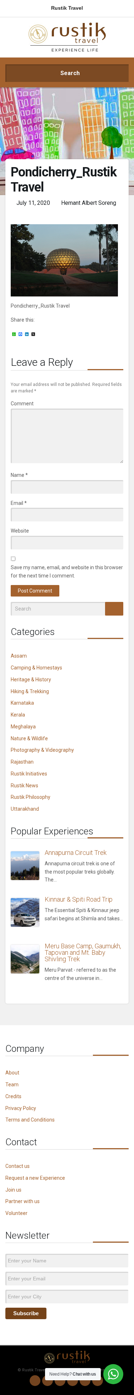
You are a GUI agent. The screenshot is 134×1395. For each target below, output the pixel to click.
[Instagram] (47, 1380)
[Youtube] (85, 1380)
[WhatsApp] (35, 1380)
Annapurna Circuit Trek (75, 852)
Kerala (18, 715)
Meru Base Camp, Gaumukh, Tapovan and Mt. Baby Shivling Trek (83, 952)
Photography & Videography (42, 750)
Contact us (17, 1166)
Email (19, 503)
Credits (13, 1096)
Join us (13, 1190)
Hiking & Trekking (30, 691)
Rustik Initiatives (29, 774)
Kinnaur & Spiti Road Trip (79, 899)
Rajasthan (22, 762)
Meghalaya (23, 726)
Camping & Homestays (36, 668)
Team (12, 1084)
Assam (19, 656)
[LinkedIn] (72, 1380)
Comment (22, 403)
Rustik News (24, 785)
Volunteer (16, 1213)
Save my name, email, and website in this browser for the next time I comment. (67, 572)
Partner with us (22, 1201)
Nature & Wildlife (29, 738)
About (12, 1073)
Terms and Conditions (30, 1120)
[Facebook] (60, 1380)
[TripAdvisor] (97, 1380)
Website (20, 531)
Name (19, 475)
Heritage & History (31, 679)
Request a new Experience (35, 1178)
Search (69, 73)
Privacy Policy (20, 1108)
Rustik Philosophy (30, 797)
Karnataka (22, 703)
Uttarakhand (25, 809)
